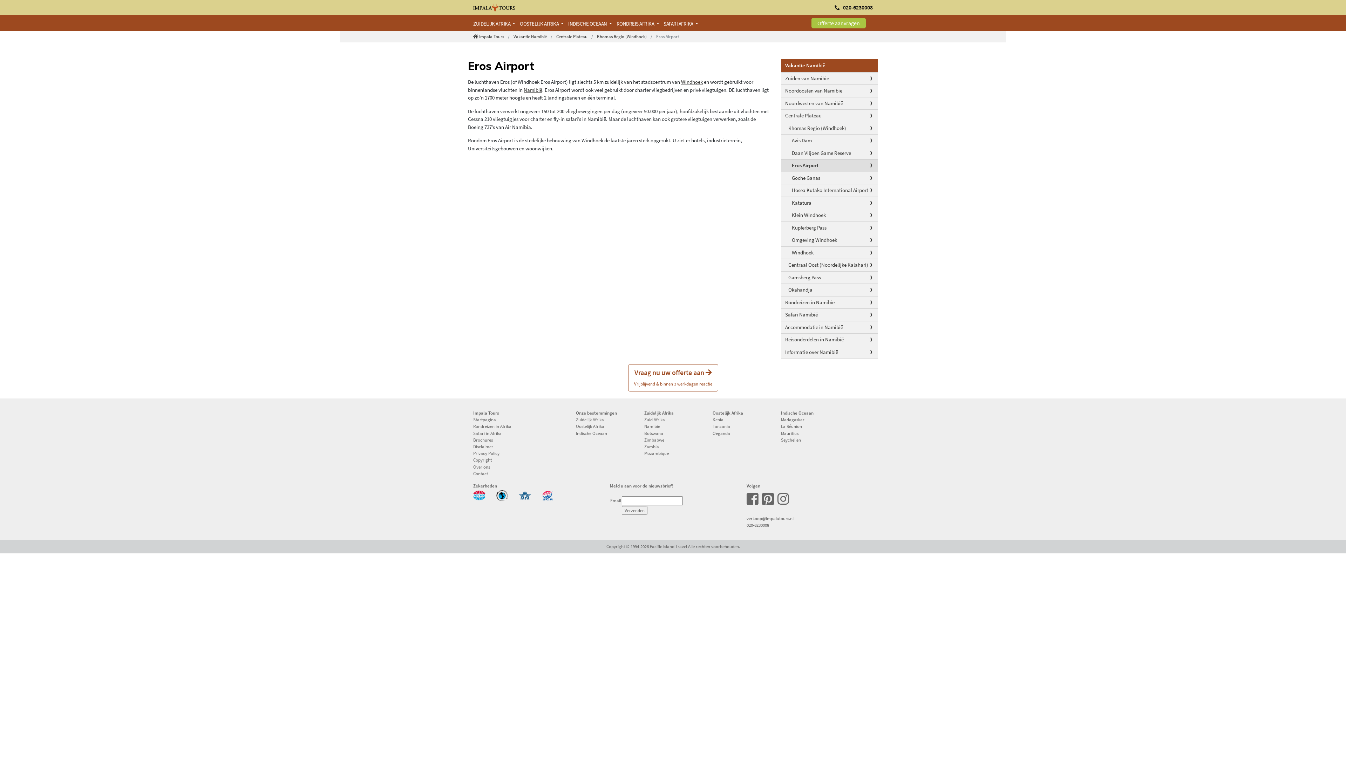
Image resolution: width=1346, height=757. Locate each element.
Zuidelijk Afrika (590, 419)
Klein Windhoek (809, 215)
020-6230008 (758, 525)
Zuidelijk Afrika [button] (492, 23)
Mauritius (789, 433)
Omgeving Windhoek (814, 240)
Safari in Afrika (487, 433)
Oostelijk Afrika (590, 426)
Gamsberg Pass (804, 277)
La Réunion (791, 426)
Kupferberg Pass (809, 227)
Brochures (483, 440)
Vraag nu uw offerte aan (673, 377)
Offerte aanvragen (838, 23)
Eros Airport (805, 165)
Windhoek (803, 252)
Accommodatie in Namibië (814, 327)
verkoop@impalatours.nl (770, 518)
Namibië (533, 90)
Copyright (482, 460)
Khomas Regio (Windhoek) (622, 36)
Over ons (481, 467)
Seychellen (791, 440)
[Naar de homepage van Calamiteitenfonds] (502, 495)
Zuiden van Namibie (807, 78)
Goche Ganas (806, 178)
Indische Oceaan (591, 433)
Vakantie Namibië (530, 36)
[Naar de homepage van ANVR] (479, 495)
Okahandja (800, 289)
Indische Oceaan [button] (588, 23)
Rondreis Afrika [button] (636, 23)
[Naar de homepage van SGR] (548, 495)
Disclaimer (483, 446)
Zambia (651, 446)
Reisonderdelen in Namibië (814, 339)
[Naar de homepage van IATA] (525, 495)
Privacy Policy (486, 453)
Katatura (801, 202)
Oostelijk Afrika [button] (540, 23)
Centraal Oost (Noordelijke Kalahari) (828, 264)
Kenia (718, 419)
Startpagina (484, 419)
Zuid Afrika (654, 419)
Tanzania (721, 426)
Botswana (653, 433)
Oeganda (721, 433)
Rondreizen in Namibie (810, 302)
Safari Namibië (801, 314)
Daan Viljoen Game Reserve (821, 153)
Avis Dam (802, 140)
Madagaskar (792, 419)
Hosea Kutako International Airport (830, 190)
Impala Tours (491, 36)
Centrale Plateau (572, 36)
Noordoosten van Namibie (813, 90)
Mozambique (656, 453)
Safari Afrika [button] (679, 23)
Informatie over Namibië (811, 352)
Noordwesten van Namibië (814, 103)
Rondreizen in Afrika (492, 426)
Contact (480, 473)
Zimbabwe (654, 440)
